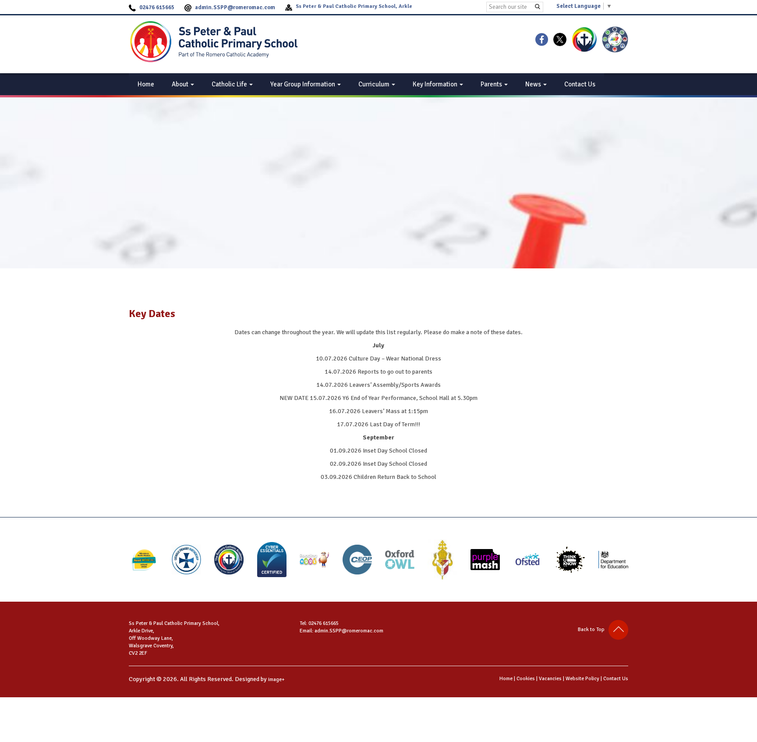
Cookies (525, 678)
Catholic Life (230, 84)
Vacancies (550, 678)
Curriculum (374, 84)
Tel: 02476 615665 (319, 623)
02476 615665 (157, 7)
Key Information (436, 84)
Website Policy (582, 678)
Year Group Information (303, 84)
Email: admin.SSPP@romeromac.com (341, 631)
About (181, 84)
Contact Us (579, 84)
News (533, 84)
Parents (492, 84)
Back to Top (593, 629)
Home (146, 84)
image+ (276, 679)
